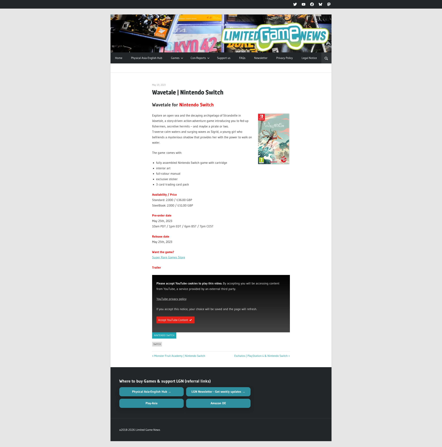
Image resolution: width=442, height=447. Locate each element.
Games (175, 58)
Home (118, 58)
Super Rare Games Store (168, 257)
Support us (223, 58)
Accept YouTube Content (173, 320)
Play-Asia (151, 403)
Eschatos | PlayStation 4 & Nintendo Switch (261, 356)
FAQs (242, 58)
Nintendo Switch (164, 335)
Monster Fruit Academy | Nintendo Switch (179, 356)
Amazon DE (218, 403)
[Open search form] (326, 57)
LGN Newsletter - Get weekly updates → (218, 392)
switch (157, 344)
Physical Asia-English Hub (146, 58)
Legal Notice (309, 58)
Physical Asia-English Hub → (151, 392)
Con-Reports (198, 58)
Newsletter (260, 58)
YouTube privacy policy (171, 299)
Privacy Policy (284, 58)
